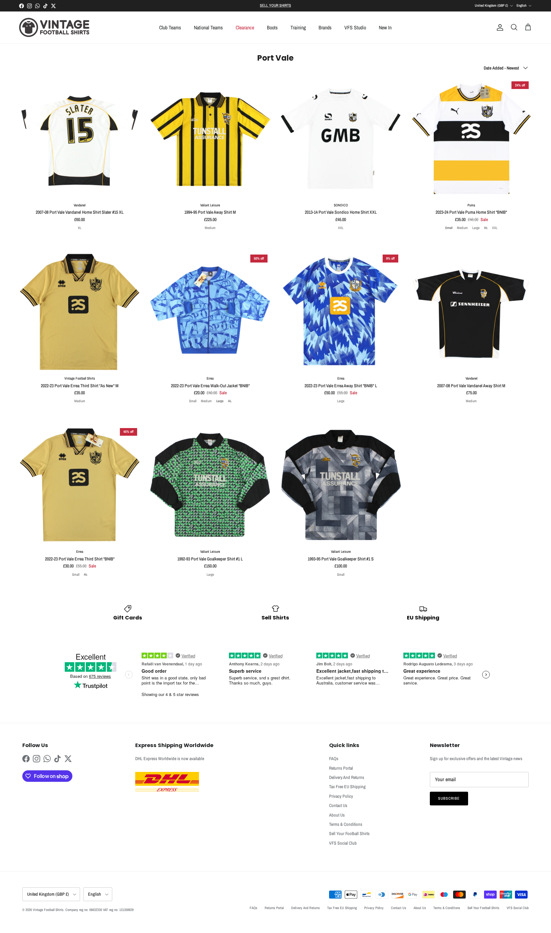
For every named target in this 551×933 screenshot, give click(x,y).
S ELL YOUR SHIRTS (275, 5)
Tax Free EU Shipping (347, 786)
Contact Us (338, 805)
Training (298, 27)
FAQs (333, 758)
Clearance (245, 27)
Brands (325, 27)
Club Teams (170, 27)
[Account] (499, 27)
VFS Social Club (343, 843)
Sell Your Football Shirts (349, 833)
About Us (337, 815)
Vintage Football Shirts (48, 909)
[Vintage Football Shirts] (54, 27)
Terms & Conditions (345, 824)
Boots (272, 27)
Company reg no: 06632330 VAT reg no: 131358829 (99, 909)
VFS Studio (355, 27)
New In (385, 27)
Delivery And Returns (346, 777)
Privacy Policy (341, 796)
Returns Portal (341, 768)
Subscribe (449, 798)
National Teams (208, 27)
